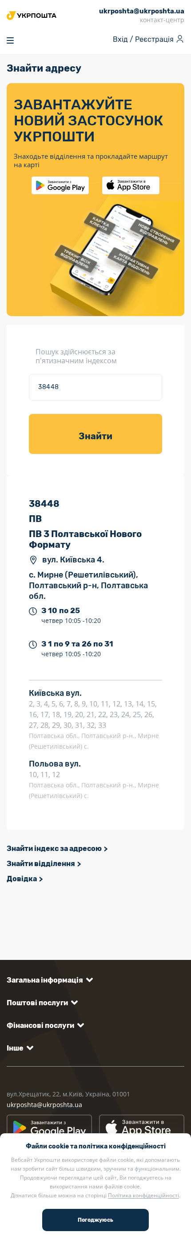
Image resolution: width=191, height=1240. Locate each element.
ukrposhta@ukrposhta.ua (44, 1104)
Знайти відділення (41, 863)
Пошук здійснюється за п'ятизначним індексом (76, 356)
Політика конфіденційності (143, 1195)
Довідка (22, 879)
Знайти (95, 436)
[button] (48, 980)
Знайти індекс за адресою (54, 848)
